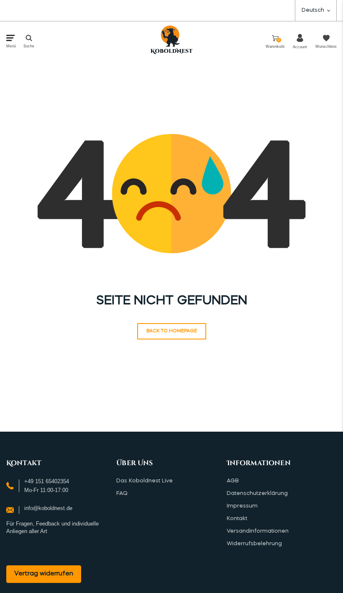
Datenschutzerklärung (257, 493)
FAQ (122, 493)
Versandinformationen (258, 531)
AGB (233, 481)
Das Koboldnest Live (144, 481)
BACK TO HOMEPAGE (171, 331)
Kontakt (237, 518)
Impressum (242, 506)
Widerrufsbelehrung (254, 543)
